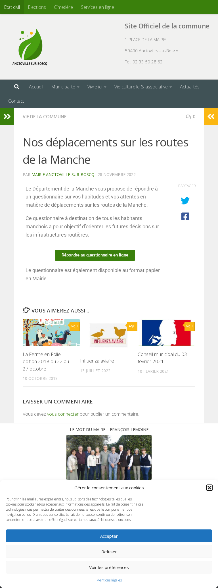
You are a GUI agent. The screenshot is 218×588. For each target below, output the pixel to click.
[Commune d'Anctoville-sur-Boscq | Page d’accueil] (30, 47)
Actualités (190, 87)
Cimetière (63, 7)
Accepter (109, 536)
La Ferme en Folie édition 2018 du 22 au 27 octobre (46, 361)
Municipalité (63, 87)
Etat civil (12, 7)
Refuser (109, 551)
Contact (16, 101)
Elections (37, 7)
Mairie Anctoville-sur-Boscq (63, 174)
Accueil (36, 87)
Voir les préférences (109, 567)
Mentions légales (109, 580)
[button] (209, 487)
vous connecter (63, 414)
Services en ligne (97, 7)
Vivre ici (94, 87)
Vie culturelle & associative (141, 87)
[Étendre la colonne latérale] (7, 116)
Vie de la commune (44, 116)
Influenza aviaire (97, 360)
